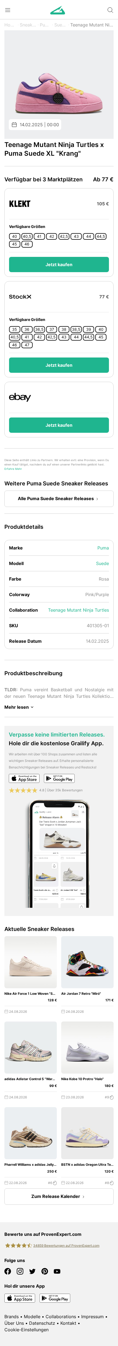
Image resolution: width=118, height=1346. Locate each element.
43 (76, 236)
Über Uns (14, 1323)
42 (51, 236)
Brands (11, 1316)
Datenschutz (42, 1323)
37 (51, 329)
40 (14, 236)
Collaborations (61, 1316)
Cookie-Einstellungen (26, 1329)
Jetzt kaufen (59, 264)
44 (88, 236)
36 (26, 329)
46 (26, 244)
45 (14, 244)
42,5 (64, 236)
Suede (60, 25)
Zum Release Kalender (55, 1196)
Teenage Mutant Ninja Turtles (78, 610)
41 (39, 236)
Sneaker (28, 25)
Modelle (32, 1316)
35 (14, 329)
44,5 (101, 236)
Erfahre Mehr (13, 468)
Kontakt (68, 1323)
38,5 (76, 329)
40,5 (27, 236)
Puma (45, 25)
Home (10, 25)
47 (27, 345)
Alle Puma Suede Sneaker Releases (56, 498)
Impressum (92, 1316)
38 (63, 329)
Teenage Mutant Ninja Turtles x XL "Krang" (92, 25)
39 (88, 329)
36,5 (39, 329)
